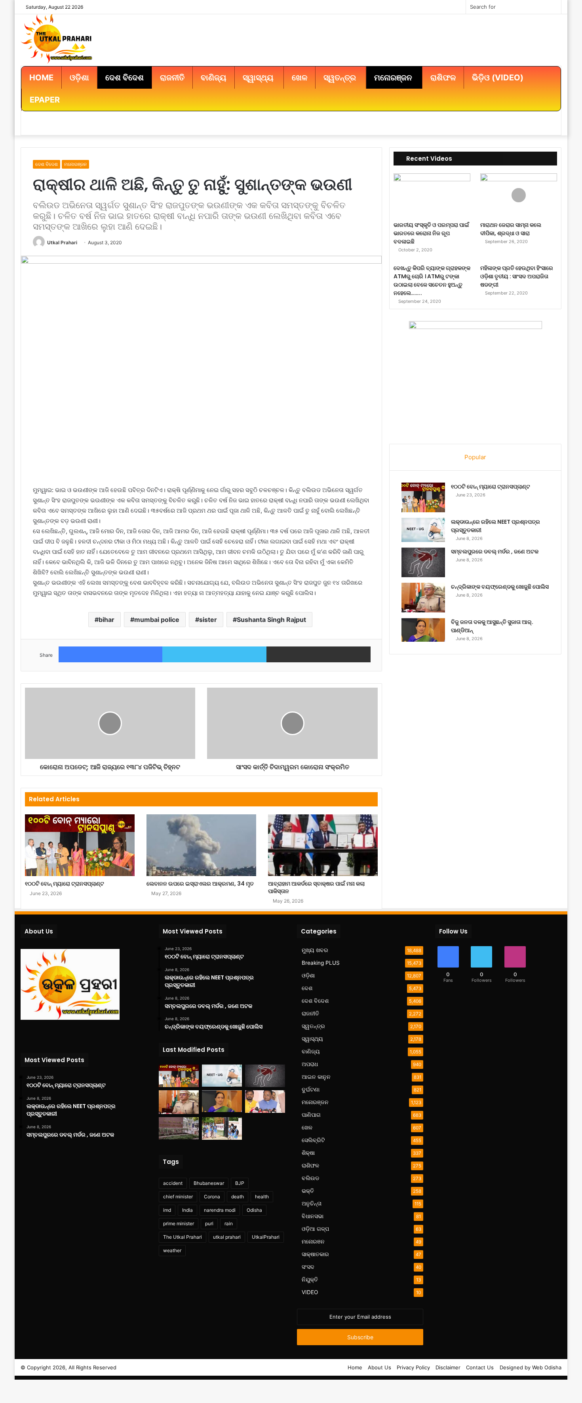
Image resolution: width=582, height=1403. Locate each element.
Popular (475, 457)
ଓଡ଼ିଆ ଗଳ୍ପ (315, 1229)
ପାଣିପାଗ (311, 1115)
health (262, 1197)
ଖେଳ (307, 1127)
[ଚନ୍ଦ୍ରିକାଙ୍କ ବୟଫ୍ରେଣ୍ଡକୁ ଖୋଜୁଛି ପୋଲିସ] (423, 597)
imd (167, 1210)
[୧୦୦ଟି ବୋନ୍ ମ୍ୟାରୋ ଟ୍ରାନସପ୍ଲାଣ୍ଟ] (80, 845)
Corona (212, 1197)
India (187, 1210)
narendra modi (220, 1210)
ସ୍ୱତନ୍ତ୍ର (313, 1026)
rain (228, 1223)
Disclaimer (448, 1367)
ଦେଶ (307, 988)
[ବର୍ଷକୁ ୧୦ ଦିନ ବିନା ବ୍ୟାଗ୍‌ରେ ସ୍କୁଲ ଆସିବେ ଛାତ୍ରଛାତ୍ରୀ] (222, 1128)
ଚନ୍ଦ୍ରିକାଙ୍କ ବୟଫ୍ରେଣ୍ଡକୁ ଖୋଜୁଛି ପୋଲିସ (500, 587)
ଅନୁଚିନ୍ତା (311, 1203)
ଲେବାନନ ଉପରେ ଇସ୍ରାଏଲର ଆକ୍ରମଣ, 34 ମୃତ (200, 884)
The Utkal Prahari (182, 1237)
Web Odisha (546, 1367)
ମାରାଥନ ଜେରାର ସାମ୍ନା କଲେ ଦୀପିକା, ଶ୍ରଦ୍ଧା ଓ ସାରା (510, 229)
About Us (379, 1367)
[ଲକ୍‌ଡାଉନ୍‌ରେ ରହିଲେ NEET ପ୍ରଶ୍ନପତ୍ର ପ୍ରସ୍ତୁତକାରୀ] (423, 530)
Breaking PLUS (321, 963)
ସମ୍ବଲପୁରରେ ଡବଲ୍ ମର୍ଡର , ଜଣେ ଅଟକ (494, 551)
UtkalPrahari (266, 1237)
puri (209, 1223)
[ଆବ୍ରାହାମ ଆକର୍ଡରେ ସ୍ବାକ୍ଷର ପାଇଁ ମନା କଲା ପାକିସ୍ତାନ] (323, 845)
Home (355, 1367)
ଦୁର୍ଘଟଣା (311, 1089)
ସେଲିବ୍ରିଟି (313, 1140)
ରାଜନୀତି (310, 1013)
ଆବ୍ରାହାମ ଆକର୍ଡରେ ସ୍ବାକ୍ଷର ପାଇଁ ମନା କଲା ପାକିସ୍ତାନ (316, 887)
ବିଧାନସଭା (312, 1216)
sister (208, 620)
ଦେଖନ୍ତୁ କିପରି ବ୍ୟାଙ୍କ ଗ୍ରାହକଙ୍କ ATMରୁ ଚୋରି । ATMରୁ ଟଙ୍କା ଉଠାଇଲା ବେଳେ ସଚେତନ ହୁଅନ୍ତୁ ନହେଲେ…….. (432, 280)
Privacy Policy (413, 1367)
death (237, 1197)
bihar (106, 620)
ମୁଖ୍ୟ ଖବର (315, 950)
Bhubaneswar (209, 1183)
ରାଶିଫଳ (310, 1165)
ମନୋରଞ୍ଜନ (75, 164)
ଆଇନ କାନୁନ (316, 1077)
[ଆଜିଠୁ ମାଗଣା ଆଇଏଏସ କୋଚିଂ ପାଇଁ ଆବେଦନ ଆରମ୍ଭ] (179, 1128)
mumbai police (156, 620)
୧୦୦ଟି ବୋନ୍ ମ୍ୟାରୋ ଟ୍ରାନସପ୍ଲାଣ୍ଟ (64, 884)
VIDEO (310, 1292)
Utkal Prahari (62, 242)
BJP (239, 1183)
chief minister (178, 1197)
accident (173, 1183)
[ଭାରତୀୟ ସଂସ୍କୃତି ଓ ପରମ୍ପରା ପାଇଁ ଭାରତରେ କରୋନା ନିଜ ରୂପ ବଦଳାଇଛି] (432, 195)
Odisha (254, 1210)
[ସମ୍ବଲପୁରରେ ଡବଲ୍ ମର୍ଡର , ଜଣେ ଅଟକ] (423, 562)
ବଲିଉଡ (310, 1178)
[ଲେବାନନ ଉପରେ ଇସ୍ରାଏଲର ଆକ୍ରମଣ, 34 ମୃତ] (201, 845)
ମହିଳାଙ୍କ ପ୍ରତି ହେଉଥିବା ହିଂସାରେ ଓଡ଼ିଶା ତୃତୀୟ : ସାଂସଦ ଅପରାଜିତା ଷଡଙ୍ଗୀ (516, 276)
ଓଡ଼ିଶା (308, 975)
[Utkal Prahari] (57, 38)
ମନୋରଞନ (313, 1241)
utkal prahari (227, 1237)
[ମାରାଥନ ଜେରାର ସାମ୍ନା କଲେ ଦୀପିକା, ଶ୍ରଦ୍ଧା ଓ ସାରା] (518, 195)
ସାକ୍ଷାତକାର (315, 1254)
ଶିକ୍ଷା (308, 1153)
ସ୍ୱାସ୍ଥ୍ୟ (312, 1039)
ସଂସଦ (308, 1267)
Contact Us (480, 1367)
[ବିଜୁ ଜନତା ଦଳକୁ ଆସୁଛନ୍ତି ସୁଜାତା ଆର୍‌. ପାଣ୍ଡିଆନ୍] (423, 630)
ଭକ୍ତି (308, 1191)
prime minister (178, 1223)
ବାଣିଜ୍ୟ (311, 1051)
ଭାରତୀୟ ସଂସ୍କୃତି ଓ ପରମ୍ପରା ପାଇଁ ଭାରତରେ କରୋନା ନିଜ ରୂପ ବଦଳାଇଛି (431, 233)
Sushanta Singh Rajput (271, 620)
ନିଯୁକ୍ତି (310, 1279)
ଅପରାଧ (310, 1064)
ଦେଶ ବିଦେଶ (46, 164)
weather (172, 1250)
